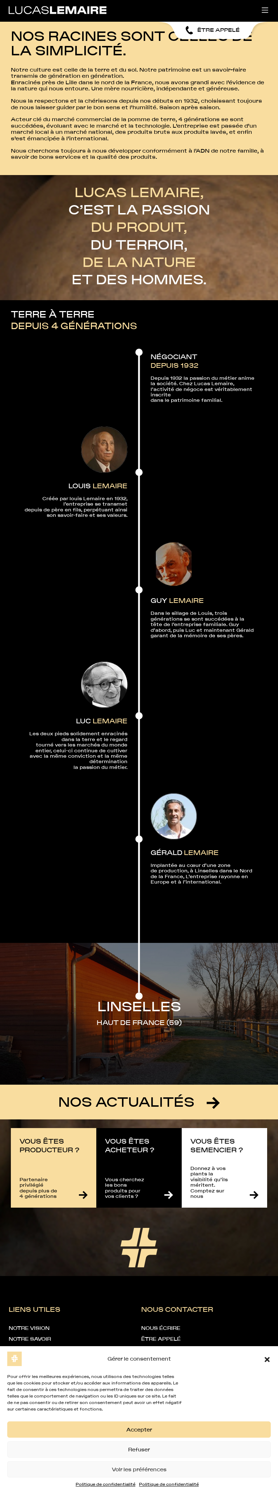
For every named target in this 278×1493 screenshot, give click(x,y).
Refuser (139, 1449)
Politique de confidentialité (105, 1484)
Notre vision (29, 1328)
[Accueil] (57, 10)
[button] (267, 1358)
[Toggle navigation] (265, 10)
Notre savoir (30, 1339)
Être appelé (161, 1339)
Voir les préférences (139, 1469)
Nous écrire (160, 1328)
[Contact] (83, 1195)
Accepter (139, 1430)
